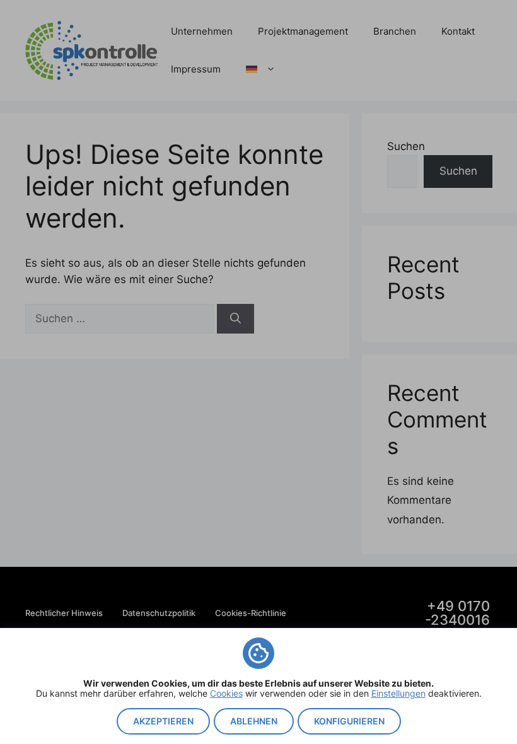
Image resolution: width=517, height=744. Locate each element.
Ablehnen (253, 721)
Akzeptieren (163, 721)
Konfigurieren (349, 721)
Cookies (226, 693)
